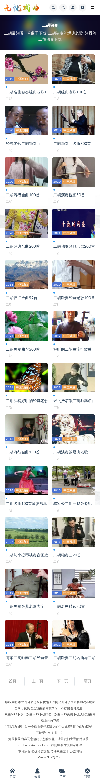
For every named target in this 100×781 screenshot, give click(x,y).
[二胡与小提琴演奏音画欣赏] (26, 531)
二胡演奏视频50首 (69, 195)
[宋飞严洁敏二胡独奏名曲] (74, 377)
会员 (37, 776)
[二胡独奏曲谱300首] (26, 325)
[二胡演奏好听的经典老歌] (26, 377)
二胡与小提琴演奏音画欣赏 (29, 555)
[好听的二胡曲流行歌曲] (74, 325)
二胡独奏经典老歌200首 (74, 246)
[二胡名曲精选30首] (74, 582)
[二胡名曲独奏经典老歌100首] (26, 68)
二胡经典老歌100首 (70, 92)
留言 (62, 776)
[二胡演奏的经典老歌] (74, 428)
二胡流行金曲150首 (23, 452)
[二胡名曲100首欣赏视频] (26, 480)
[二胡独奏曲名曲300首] (74, 120)
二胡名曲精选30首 (69, 607)
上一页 (37, 681)
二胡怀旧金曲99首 (21, 298)
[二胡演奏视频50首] (74, 171)
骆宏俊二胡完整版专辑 (72, 504)
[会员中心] (73, 8)
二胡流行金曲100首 (23, 195)
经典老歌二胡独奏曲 (23, 144)
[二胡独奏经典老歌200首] (74, 222)
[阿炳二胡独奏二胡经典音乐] (26, 634)
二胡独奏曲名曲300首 (72, 144)
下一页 (62, 681)
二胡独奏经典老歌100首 (74, 298)
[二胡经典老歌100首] (74, 68)
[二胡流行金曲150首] (26, 428)
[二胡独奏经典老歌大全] (26, 582)
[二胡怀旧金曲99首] (26, 274)
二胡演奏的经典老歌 (70, 452)
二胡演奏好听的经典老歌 (27, 401)
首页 (12, 681)
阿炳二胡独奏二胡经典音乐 (29, 658)
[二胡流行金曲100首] (26, 171)
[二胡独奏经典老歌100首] (74, 274)
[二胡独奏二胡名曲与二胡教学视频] (74, 634)
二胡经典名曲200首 (23, 246)
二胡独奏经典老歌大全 (25, 607)
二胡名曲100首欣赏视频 (26, 504)
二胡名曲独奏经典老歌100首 (30, 92)
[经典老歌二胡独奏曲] (26, 120)
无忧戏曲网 (14, 726)
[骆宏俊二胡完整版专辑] (74, 480)
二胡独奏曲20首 (67, 555)
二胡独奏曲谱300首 (23, 349)
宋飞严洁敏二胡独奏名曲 (74, 401)
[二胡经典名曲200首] (26, 222)
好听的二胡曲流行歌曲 (72, 349)
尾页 (87, 681)
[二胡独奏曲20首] (74, 531)
